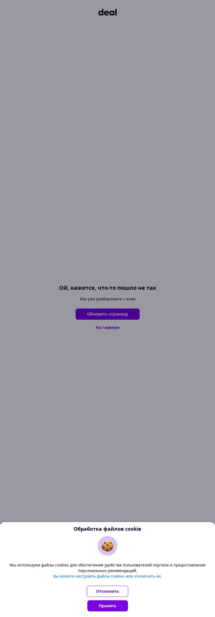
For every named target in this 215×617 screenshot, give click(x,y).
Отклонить (107, 591)
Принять (107, 605)
